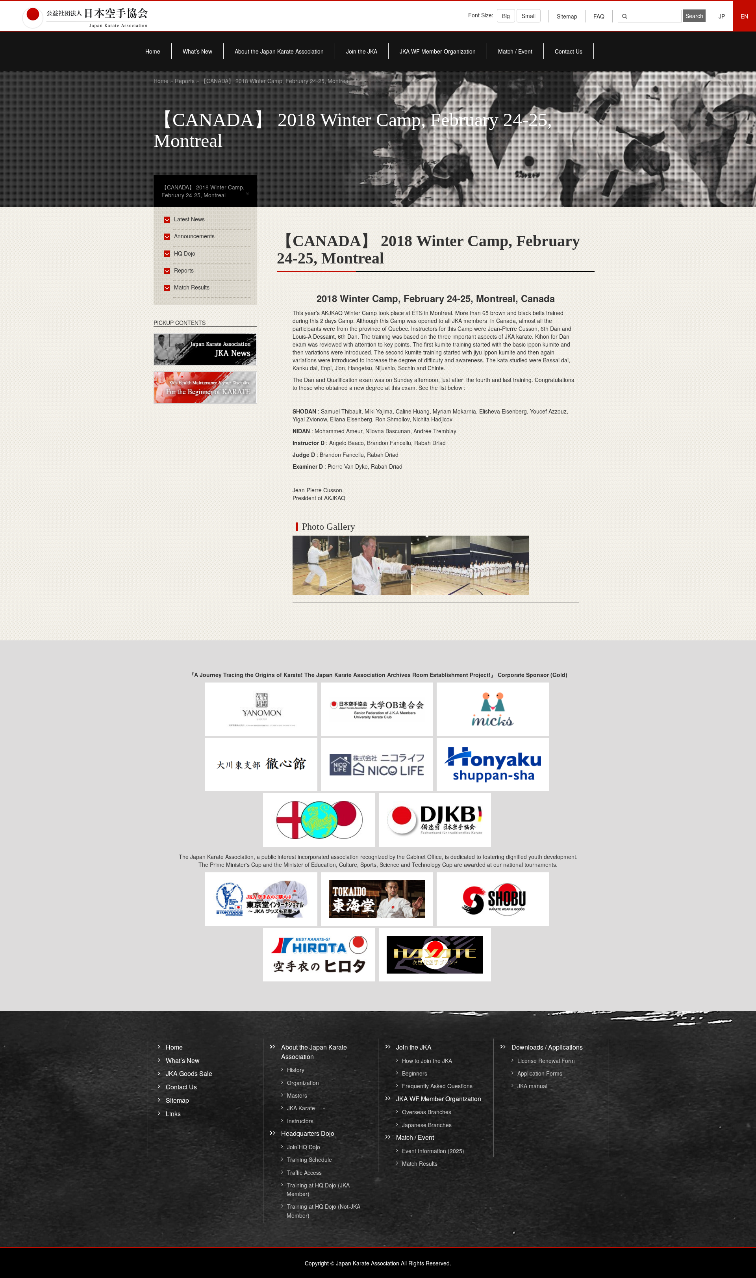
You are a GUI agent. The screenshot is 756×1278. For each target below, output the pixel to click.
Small (529, 16)
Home (152, 51)
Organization (303, 1083)
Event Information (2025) (433, 1151)
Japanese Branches (427, 1125)
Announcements (194, 236)
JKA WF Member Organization (438, 51)
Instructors (300, 1121)
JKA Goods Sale (189, 1073)
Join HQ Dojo (303, 1147)
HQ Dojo (184, 253)
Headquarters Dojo (307, 1133)
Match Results (191, 287)
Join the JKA (361, 51)
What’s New (197, 51)
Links (173, 1113)
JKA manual (532, 1086)
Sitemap (567, 16)
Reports (185, 81)
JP (722, 16)
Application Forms (539, 1073)
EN (744, 16)
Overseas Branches (426, 1112)
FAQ (598, 16)
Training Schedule (309, 1160)
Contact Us (568, 51)
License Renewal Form (546, 1061)
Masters (297, 1095)
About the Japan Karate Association (279, 51)
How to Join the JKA (427, 1061)
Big (506, 16)
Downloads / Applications (547, 1047)
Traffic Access (304, 1172)
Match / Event (515, 51)
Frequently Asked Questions (437, 1086)
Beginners (414, 1073)
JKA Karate (301, 1108)
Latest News (189, 219)
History (295, 1070)
